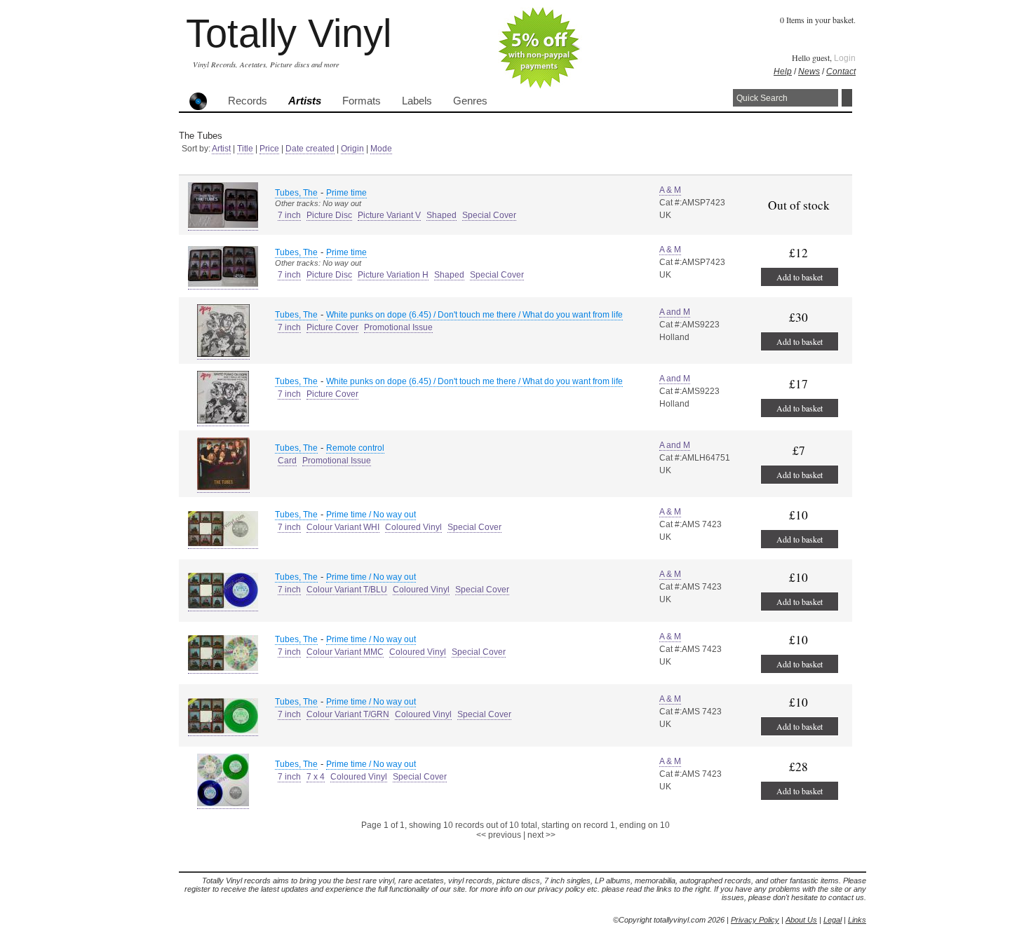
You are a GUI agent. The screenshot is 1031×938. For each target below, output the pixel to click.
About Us (801, 920)
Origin (352, 149)
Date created (310, 149)
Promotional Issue (398, 327)
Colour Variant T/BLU (346, 589)
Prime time (346, 193)
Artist (221, 149)
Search (847, 98)
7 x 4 (315, 777)
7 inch (289, 215)
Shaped (441, 215)
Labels (417, 101)
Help (783, 71)
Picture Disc (329, 215)
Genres (470, 101)
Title (245, 149)
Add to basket (799, 277)
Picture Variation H (393, 275)
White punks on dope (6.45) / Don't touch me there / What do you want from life (474, 315)
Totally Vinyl (288, 33)
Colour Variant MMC (345, 652)
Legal (832, 920)
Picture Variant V (389, 215)
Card (287, 460)
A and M (674, 312)
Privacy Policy (755, 920)
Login (845, 58)
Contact (841, 71)
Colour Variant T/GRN (347, 714)
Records (247, 101)
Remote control (355, 448)
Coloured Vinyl (413, 527)
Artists (304, 101)
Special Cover (489, 215)
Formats (361, 101)
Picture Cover (332, 327)
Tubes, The (296, 193)
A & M (670, 190)
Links (857, 920)
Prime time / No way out (371, 514)
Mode (381, 149)
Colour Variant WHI (342, 527)
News (809, 71)
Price (269, 149)
